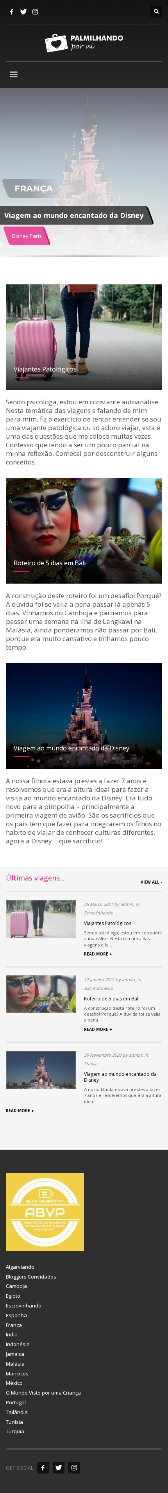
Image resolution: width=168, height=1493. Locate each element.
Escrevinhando (23, 1305)
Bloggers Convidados (31, 1276)
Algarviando (20, 1266)
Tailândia (17, 1412)
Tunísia (14, 1421)
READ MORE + (98, 954)
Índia (12, 1334)
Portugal (16, 1402)
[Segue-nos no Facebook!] (43, 1467)
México (14, 1382)
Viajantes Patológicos (107, 923)
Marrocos (17, 1373)
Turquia (15, 1431)
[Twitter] (23, 12)
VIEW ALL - (151, 882)
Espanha (16, 1315)
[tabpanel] (84, 173)
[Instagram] (35, 12)
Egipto (13, 1295)
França (14, 1325)
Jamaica (15, 1353)
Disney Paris (27, 235)
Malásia (15, 1363)
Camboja (16, 1285)
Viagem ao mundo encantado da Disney (120, 1077)
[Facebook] (12, 12)
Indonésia (18, 1344)
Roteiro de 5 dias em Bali (111, 998)
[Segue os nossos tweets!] (58, 1467)
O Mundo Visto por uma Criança (43, 1392)
